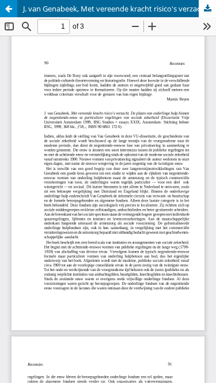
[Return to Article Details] (8, 8)
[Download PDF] (207, 8)
